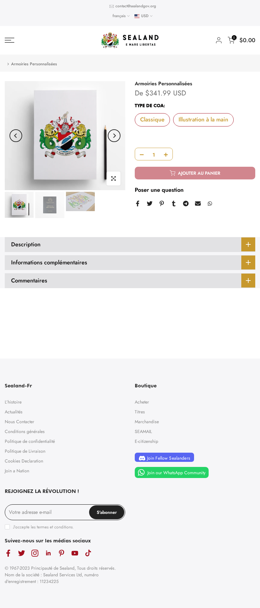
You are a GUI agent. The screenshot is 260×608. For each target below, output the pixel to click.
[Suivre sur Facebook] (8, 553)
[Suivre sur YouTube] (74, 553)
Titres (140, 412)
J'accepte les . (43, 526)
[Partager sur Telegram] (186, 203)
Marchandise (147, 421)
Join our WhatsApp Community (175, 472)
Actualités (14, 412)
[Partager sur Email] (198, 203)
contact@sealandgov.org (135, 6)
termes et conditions (55, 526)
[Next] (114, 135)
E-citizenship (146, 441)
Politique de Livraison (25, 451)
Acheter (142, 402)
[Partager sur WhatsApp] (210, 203)
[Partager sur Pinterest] (162, 203)
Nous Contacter (19, 421)
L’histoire (13, 402)
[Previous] (16, 135)
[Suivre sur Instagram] (34, 553)
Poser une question (159, 190)
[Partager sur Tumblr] (174, 203)
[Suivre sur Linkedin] (48, 553)
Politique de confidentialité (30, 441)
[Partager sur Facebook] (137, 203)
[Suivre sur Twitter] (21, 553)
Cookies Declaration (24, 461)
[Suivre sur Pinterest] (61, 553)
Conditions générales (25, 431)
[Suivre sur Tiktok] (88, 553)
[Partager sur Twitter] (150, 203)
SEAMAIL (143, 431)
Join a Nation (17, 471)
